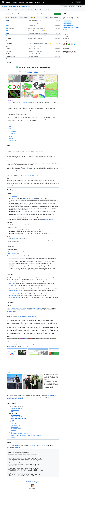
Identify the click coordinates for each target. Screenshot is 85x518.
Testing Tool (11, 246)
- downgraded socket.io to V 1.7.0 (48, 58)
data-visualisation (67, 21)
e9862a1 (46, 17)
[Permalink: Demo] (6, 342)
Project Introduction (15, 415)
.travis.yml (9, 40)
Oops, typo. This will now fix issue (35, 30)
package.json (10, 58)
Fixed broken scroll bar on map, (34, 35)
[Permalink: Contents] (6, 124)
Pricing (43, 2)
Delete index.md (31, 25)
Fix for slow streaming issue (33, 58)
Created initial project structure (34, 20)
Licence (12, 420)
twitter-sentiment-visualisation (18, 6)
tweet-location (12, 295)
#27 (45, 35)
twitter (77, 27)
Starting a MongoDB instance (22, 216)
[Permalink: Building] (6, 190)
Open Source (29, 2)
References (13, 437)
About (10, 126)
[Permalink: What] (6, 149)
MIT (44, 445)
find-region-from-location (15, 297)
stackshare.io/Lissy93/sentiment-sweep (27, 316)
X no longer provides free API (23, 102)
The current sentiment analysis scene (19, 433)
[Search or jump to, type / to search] (69, 2)
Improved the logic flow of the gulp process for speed (39, 53)
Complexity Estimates (36, 308)
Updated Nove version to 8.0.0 (34, 40)
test (8, 33)
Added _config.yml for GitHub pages (35, 46)
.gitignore (9, 38)
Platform (7, 2)
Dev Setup (14, 196)
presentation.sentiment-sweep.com (15, 398)
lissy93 (5, 6)
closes (42, 35)
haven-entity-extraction (14, 293)
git (34, 198)
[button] (57, 451)
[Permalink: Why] (6, 161)
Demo (10, 128)
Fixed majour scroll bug (33, 23)
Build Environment (12, 253)
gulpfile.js (9, 53)
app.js (8, 48)
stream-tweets (12, 285)
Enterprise (37, 2)
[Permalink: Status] (6, 336)
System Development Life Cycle (18, 418)
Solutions (14, 2)
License (10, 142)
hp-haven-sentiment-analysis (15, 290)
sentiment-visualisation (68, 25)
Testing (12, 135)
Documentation (12, 140)
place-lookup (12, 288)
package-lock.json (11, 56)
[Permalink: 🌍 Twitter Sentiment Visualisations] (6, 67)
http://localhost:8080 (48, 219)
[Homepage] (3, 2)
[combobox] (46, 14)
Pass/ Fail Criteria (12, 244)
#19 (40, 58)
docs (8, 25)
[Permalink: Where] (6, 173)
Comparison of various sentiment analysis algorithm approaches (26, 435)
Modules (11, 136)
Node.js (24, 198)
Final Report (50, 395)
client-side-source (11, 23)
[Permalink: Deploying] (6, 222)
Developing (13, 131)
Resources (21, 2)
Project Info (11, 138)
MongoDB (29, 198)
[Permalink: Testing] (6, 236)
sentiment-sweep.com (32, 72)
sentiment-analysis (13, 281)
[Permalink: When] (6, 178)
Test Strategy (15, 238)
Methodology (10, 311)
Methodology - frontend (16, 428)
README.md (9, 43)
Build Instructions (13, 130)
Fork (72, 6)
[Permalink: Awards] (6, 372)
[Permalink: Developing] (6, 193)
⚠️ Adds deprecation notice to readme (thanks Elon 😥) (22, 17)
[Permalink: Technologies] (6, 314)
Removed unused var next (33, 48)
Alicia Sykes (33, 445)
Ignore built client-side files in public (35, 38)
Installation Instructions (16, 408)
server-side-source (11, 28)
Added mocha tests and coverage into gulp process (38, 33)
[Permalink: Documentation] (6, 403)
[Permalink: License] (6, 442)
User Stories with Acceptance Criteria (20, 308)
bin (8, 20)
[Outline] (59, 63)
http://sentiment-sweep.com (26, 175)
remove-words (12, 287)
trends (72, 27)
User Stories (13, 423)
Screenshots (12, 346)
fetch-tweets (12, 283)
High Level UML (14, 427)
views (8, 35)
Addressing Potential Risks (17, 416)
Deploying (13, 133)
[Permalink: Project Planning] (6, 306)
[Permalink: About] (6, 145)
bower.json (9, 51)
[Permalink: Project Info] (6, 302)
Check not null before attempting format (36, 28)
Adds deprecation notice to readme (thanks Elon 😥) (39, 43)
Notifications (64, 6)
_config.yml (9, 46)
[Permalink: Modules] (6, 274)
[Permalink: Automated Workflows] (6, 249)
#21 (43, 30)
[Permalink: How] (6, 154)
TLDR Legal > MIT (17, 447)
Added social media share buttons (35, 51)
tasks (8, 30)
